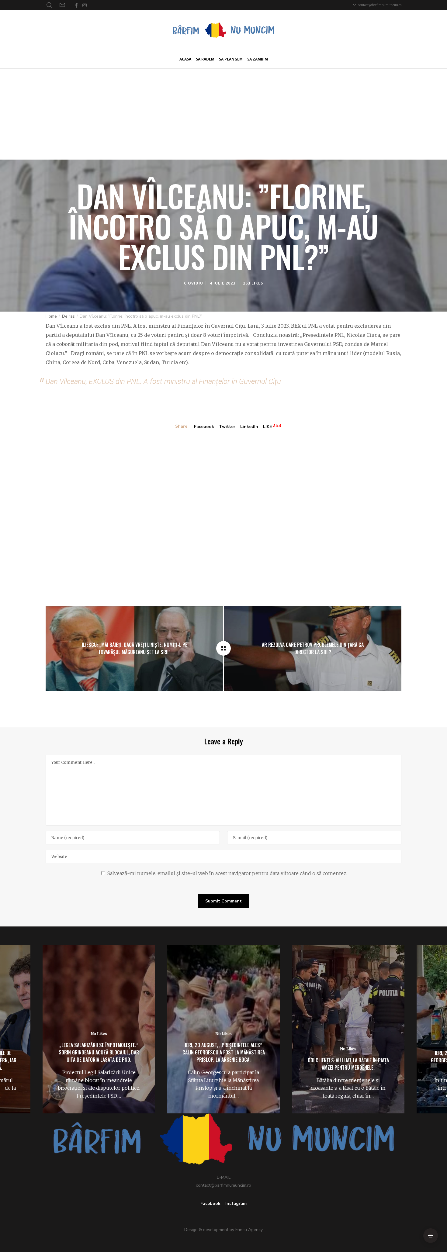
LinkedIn (249, 426)
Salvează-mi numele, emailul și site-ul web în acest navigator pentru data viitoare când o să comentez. (227, 873)
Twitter (227, 426)
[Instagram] (84, 5)
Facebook (204, 426)
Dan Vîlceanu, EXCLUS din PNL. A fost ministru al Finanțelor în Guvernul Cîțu (163, 381)
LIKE (267, 426)
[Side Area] (430, 1235)
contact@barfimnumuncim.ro (379, 5)
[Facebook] (76, 5)
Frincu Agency (249, 1230)
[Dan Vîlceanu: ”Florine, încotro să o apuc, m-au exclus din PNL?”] (223, 648)
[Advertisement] (223, 114)
